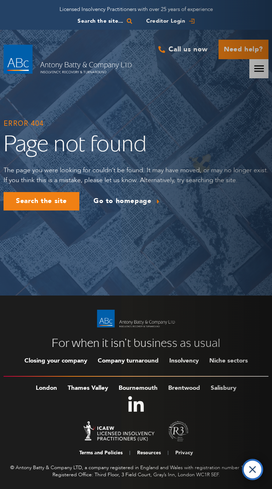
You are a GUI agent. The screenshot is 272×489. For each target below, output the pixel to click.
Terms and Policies (101, 452)
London (46, 388)
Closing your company (55, 360)
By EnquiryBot (221, 467)
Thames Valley (88, 388)
